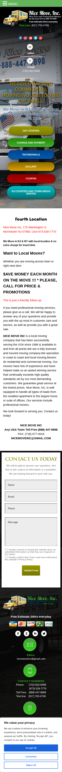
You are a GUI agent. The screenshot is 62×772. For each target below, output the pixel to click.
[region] (31, 745)
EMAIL (31, 53)
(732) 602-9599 (37, 684)
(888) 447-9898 (48, 429)
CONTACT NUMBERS (31, 681)
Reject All (31, 765)
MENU (13, 4)
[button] (5, 3)
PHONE (31, 67)
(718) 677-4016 (34, 434)
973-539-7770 (47, 231)
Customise (31, 756)
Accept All (31, 748)
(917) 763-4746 (40, 25)
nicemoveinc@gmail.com (31, 658)
